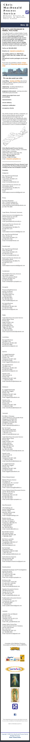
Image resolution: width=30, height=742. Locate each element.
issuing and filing (15, 81)
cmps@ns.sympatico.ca (17, 51)
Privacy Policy (17, 737)
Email (10, 737)
